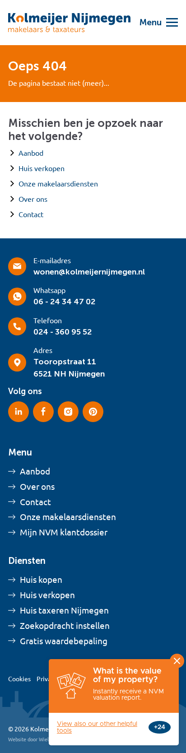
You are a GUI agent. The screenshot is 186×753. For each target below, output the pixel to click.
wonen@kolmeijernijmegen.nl (89, 272)
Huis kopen (41, 580)
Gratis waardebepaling (63, 641)
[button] (154, 22)
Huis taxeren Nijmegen (64, 610)
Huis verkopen (42, 168)
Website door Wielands (33, 739)
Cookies (19, 679)
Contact (31, 214)
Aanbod (31, 153)
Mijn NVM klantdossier (63, 532)
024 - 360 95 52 (62, 332)
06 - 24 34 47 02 (64, 302)
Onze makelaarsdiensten (58, 184)
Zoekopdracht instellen (65, 626)
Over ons (33, 199)
